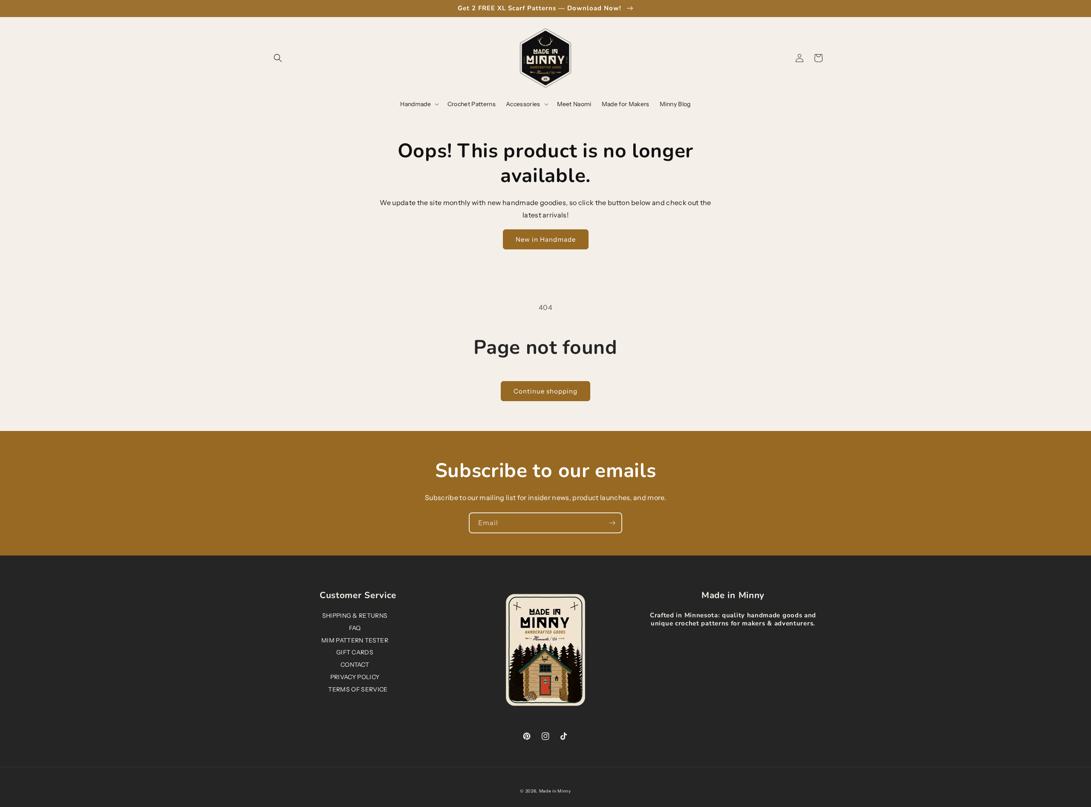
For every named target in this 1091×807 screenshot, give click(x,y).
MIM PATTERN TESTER (354, 640)
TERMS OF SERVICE (357, 689)
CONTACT (355, 664)
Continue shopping (545, 391)
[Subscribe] (612, 522)
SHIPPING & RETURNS (355, 615)
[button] (277, 58)
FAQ (355, 628)
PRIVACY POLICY (354, 677)
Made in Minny (555, 791)
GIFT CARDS (354, 652)
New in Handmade (546, 239)
